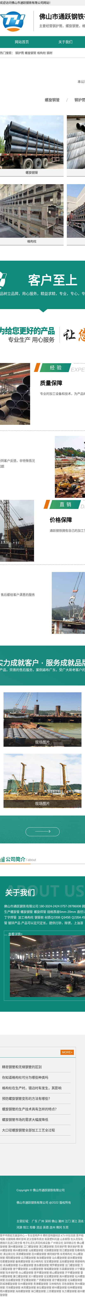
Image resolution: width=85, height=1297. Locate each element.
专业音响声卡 (34, 1235)
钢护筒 (19, 53)
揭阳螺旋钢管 (13, 1257)
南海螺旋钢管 (10, 1265)
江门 (68, 1221)
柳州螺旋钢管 (59, 1287)
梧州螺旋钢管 (7, 1291)
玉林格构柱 (55, 1284)
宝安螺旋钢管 (51, 1261)
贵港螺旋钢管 (40, 1284)
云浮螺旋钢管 (28, 1257)
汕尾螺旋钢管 (35, 1250)
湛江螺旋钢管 (46, 1246)
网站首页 (22, 42)
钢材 (49, 53)
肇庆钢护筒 (73, 1246)
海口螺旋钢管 (38, 1291)
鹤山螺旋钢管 (57, 1272)
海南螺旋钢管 (22, 1291)
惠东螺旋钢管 (41, 1265)
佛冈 (59, 1227)
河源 (19, 1227)
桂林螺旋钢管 (74, 1287)
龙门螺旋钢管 (72, 1265)
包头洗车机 (77, 1239)
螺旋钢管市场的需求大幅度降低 (25, 1119)
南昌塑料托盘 (52, 1239)
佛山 (54, 1221)
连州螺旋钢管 (39, 1254)
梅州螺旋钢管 (20, 1250)
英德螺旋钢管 (23, 1254)
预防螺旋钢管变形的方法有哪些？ (27, 1098)
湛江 (74, 1221)
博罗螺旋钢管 (57, 1265)
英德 (46, 1227)
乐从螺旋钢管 (26, 1265)
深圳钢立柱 (70, 1243)
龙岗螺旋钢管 (66, 1261)
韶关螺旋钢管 (74, 1257)
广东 (35, 1221)
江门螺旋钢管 (31, 1246)
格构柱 (41, 53)
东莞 (65, 1227)
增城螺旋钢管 (51, 1269)
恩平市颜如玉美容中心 (12, 1235)
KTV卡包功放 (68, 1235)
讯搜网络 (10, 1239)
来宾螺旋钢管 (28, 1287)
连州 (52, 1227)
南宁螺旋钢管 (59, 1280)
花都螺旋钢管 (7, 1261)
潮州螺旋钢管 (15, 1246)
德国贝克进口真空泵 (11, 1243)
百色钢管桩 (68, 1284)
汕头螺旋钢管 (59, 1257)
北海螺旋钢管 (74, 1280)
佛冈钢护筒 (53, 1254)
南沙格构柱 (37, 1261)
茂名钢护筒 (60, 1246)
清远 (39, 1227)
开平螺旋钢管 (72, 1272)
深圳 (48, 1221)
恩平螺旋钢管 (41, 1272)
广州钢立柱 (57, 1243)
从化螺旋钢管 (35, 1269)
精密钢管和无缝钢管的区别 (22, 1067)
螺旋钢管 (30, 53)
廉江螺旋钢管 (20, 1276)
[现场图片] (42, 719)
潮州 (61, 1221)
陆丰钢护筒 (12, 1272)
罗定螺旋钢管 (28, 1280)
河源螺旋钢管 (51, 1250)
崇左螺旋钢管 (44, 1287)
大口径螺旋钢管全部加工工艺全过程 (28, 1130)
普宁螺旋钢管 (20, 1269)
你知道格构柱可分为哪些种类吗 (25, 1077)
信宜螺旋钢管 (51, 1276)
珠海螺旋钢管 (44, 1257)
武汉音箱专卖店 (35, 1239)
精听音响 (21, 1239)
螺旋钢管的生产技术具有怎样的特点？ (30, 1109)
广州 (41, 1221)
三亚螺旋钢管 (53, 1291)
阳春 (32, 1227)
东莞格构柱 (66, 1254)
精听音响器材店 (51, 1235)
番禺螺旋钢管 (22, 1261)
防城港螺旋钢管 (8, 1284)
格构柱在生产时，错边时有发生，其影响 (31, 1088)
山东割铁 (65, 1239)
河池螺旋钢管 (13, 1287)
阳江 (26, 1227)
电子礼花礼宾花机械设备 (36, 1243)
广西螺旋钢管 (44, 1280)
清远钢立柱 (9, 1254)
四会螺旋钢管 (13, 1280)
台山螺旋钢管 (26, 1272)
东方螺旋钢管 (69, 1291)
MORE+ (67, 1052)
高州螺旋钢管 (66, 1276)
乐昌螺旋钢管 (66, 1269)
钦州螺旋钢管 (25, 1284)
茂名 (81, 1221)
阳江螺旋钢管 (66, 1250)
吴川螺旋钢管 (35, 1276)
